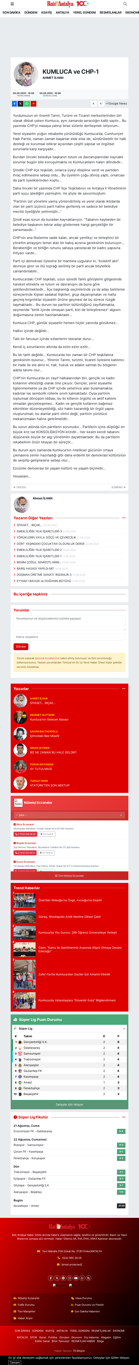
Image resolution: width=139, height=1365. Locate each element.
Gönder (21, 646)
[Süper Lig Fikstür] (123, 1117)
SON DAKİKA (11, 12)
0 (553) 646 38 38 (26, 834)
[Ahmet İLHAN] (26, 74)
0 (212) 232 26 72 (26, 852)
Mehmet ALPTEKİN (42, 715)
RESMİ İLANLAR (110, 12)
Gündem (64, 1337)
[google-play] (77, 1286)
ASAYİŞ (46, 12)
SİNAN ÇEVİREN (39, 748)
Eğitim (117, 1337)
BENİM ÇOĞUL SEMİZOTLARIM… (39, 562)
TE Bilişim (79, 1350)
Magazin (106, 1337)
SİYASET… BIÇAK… (30, 525)
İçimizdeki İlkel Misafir (44, 736)
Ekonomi (77, 1337)
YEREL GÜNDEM (84, 12)
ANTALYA (62, 12)
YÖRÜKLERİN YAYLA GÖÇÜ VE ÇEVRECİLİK (47, 537)
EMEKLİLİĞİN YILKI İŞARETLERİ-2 (40, 550)
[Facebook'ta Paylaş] (14, 104)
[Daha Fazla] (33, 104)
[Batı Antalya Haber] (68, 4)
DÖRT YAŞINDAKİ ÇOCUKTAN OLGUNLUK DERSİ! (51, 543)
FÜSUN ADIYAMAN (41, 764)
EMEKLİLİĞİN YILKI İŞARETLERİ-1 (39, 556)
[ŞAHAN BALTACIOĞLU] (20, 733)
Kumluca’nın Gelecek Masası (49, 719)
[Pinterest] (63, 1278)
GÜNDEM (30, 12)
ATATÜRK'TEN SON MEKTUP (50, 785)
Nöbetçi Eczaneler (29, 1298)
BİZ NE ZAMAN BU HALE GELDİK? (53, 752)
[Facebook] (51, 1278)
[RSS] (88, 1278)
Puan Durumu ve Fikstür (89, 1304)
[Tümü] (123, 688)
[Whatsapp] (82, 1278)
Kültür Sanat (42, 1341)
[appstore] (59, 1286)
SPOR (33, 1337)
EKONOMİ (132, 12)
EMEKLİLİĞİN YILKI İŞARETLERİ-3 (40, 531)
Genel (42, 1337)
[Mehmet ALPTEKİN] (20, 717)
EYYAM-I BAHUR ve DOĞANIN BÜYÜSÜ (44, 581)
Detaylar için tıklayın (69, 1104)
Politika (52, 1337)
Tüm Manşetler (26, 1311)
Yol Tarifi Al (48, 834)
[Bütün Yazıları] (123, 517)
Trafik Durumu (26, 1304)
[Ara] (125, 4)
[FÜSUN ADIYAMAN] (20, 766)
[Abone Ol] (116, 103)
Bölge (100, 1341)
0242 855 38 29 (71, 1257)
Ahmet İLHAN (53, 78)
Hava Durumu (84, 1298)
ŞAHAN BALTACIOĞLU (44, 731)
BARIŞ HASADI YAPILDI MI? (36, 568)
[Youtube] (76, 1278)
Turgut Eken (39, 781)
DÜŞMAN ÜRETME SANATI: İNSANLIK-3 (44, 574)
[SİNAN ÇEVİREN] (20, 750)
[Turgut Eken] (20, 783)
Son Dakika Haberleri (87, 1311)
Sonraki (117, 487)
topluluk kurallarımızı (48, 658)
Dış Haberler (91, 1337)
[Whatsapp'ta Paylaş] (27, 104)
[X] (57, 1278)
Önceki (21, 487)
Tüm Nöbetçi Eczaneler (71, 875)
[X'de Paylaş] (20, 104)
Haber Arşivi (25, 1318)
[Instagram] (69, 1278)
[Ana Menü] (12, 4)
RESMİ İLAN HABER (83, 1341)
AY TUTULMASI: (41, 769)
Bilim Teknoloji (60, 1341)
